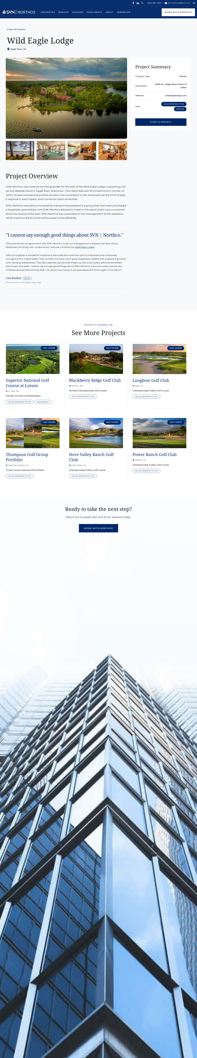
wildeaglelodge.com (175, 95)
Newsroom (123, 12)
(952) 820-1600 (154, 3)
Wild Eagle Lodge (84, 247)
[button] (48, 12)
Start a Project (161, 122)
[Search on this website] (194, 3)
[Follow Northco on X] (142, 3)
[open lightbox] (66, 98)
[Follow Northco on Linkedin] (138, 3)
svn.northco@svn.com (179, 3)
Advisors (77, 12)
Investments (94, 12)
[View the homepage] (18, 12)
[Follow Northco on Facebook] (133, 3)
